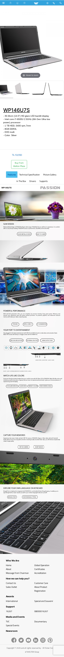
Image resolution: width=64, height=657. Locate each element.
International (12, 601)
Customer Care (41, 583)
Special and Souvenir (43, 601)
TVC (7, 621)
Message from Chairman (17, 573)
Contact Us (11, 583)
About (8, 569)
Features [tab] (12, 174)
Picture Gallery (49, 174)
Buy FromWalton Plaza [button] (19, 164)
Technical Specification (29, 174)
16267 (9, 611)
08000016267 (41, 611)
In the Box (21, 181)
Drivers (32, 181)
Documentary (40, 621)
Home (8, 565)
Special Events (12, 625)
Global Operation (41, 565)
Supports (43, 181)
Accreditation (40, 573)
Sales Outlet (11, 587)
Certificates (39, 569)
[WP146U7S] (22, 90)
